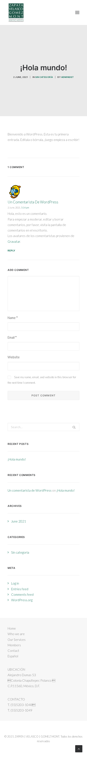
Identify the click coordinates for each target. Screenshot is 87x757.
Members (14, 645)
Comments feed (22, 594)
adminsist (67, 77)
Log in (15, 583)
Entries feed (19, 589)
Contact (13, 650)
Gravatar (14, 241)
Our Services (17, 639)
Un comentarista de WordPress (33, 202)
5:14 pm (25, 207)
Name (13, 318)
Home (12, 628)
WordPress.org (22, 600)
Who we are (16, 634)
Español (13, 656)
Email (12, 337)
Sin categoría (44, 77)
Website (14, 357)
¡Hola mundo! (17, 459)
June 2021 (18, 521)
